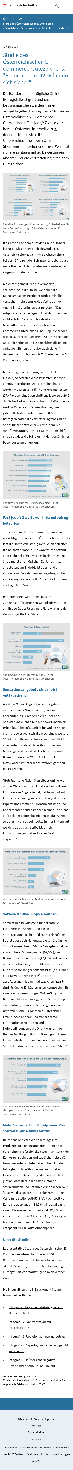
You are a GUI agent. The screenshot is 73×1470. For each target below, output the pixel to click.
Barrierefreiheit (37, 1432)
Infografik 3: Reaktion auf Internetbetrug (37, 1336)
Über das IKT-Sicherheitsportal (36, 1419)
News (19, 19)
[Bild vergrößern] (36, 196)
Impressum (36, 1439)
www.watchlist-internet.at (22, 763)
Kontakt (36, 1425)
